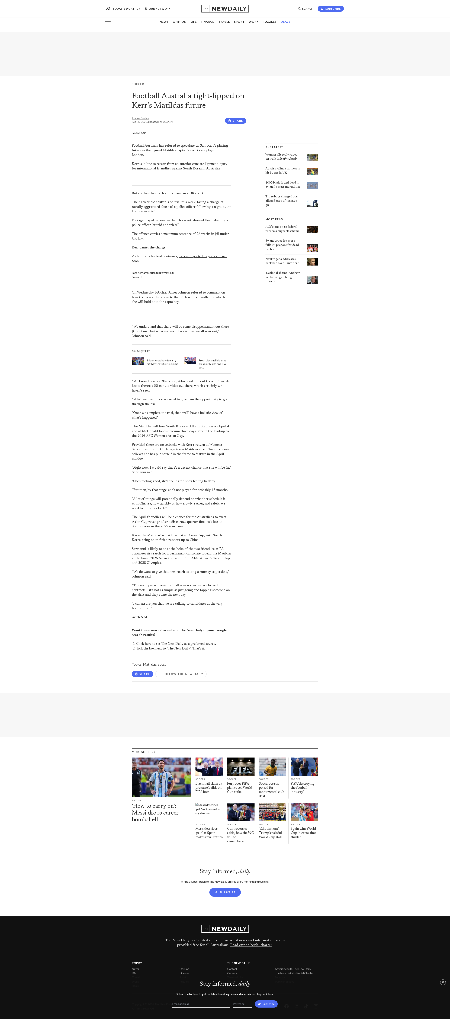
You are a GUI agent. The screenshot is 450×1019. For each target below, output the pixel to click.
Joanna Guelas (140, 118)
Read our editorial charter (251, 945)
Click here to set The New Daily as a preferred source (175, 644)
